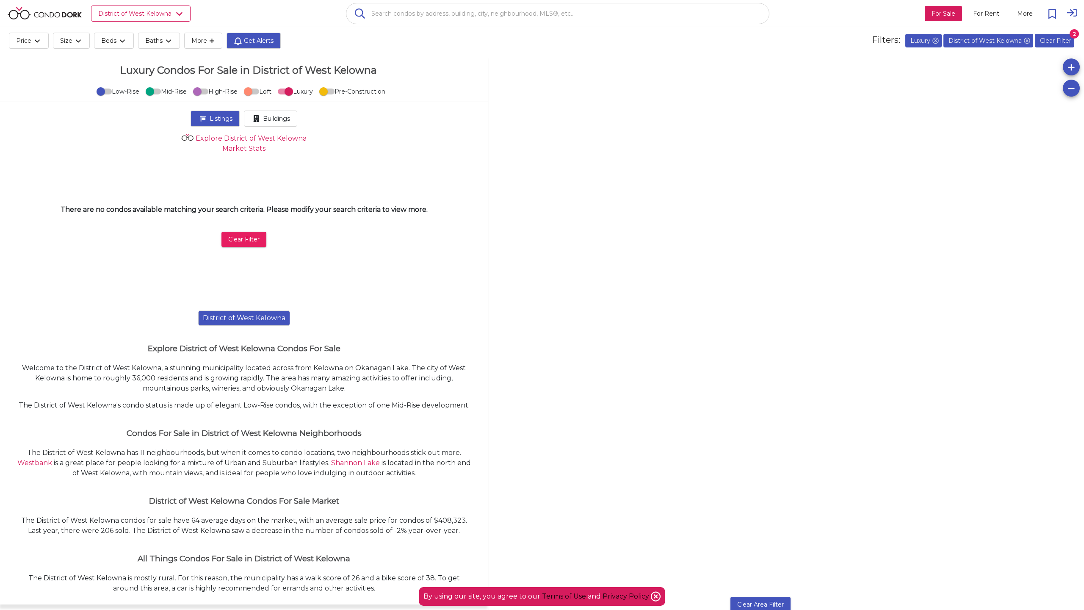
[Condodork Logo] (45, 13)
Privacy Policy (627, 596)
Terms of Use (564, 596)
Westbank (34, 463)
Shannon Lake (355, 463)
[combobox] (557, 13)
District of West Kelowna (244, 318)
